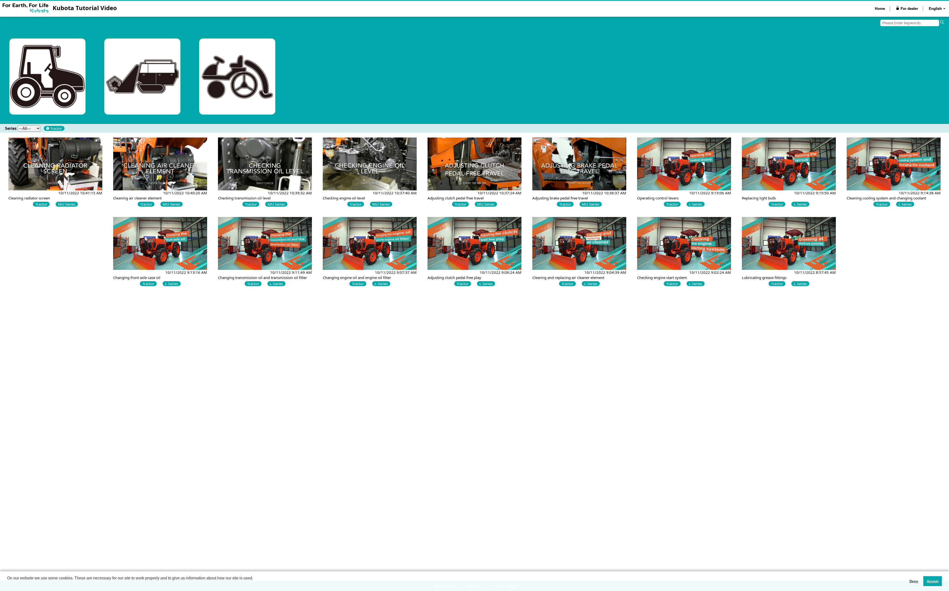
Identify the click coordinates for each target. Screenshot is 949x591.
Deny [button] (913, 581)
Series (11, 128)
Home (880, 8)
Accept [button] (933, 581)
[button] (8, 584)
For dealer (909, 8)
